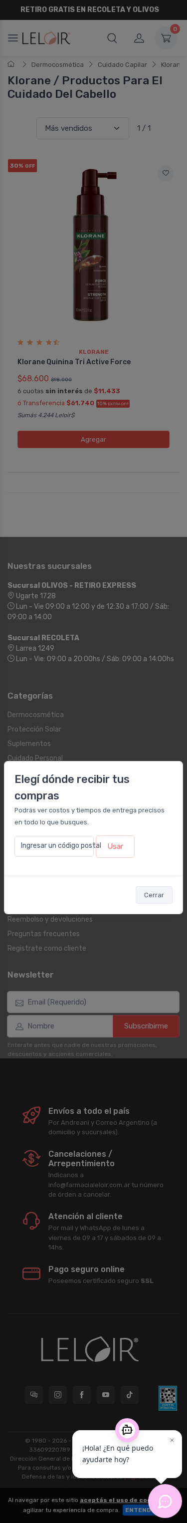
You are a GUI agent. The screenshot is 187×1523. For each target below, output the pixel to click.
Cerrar (154, 895)
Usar (115, 846)
